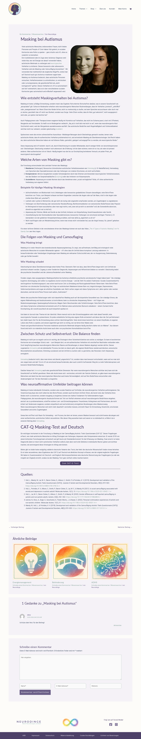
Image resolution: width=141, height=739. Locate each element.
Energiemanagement (22, 582)
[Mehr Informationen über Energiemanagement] (31, 561)
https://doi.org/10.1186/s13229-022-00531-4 (78, 503)
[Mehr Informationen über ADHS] (109, 561)
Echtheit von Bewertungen (110, 735)
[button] (86, 9)
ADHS (94, 582)
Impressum (35, 735)
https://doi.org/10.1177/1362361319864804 (82, 497)
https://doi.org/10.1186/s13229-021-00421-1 (93, 491)
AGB (24, 735)
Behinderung (58, 582)
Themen (82, 9)
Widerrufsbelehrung (67, 735)
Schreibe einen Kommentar (22, 585)
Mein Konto (122, 9)
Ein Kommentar (25, 34)
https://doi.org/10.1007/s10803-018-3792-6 (42, 486)
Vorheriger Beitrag (16, 527)
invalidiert (59, 129)
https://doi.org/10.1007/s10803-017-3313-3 (89, 508)
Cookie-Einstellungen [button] (87, 735)
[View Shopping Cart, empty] (131, 9)
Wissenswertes (37, 34)
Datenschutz (50, 735)
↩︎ (59, 486)
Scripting (58, 177)
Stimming (90, 168)
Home (74, 9)
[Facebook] (111, 724)
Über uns (103, 9)
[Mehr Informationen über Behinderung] (70, 561)
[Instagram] (116, 724)
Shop (92, 9)
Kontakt (112, 9)
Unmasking (24, 359)
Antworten (117, 625)
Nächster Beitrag (125, 527)
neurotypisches (56, 63)
